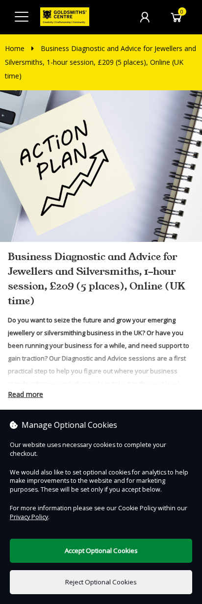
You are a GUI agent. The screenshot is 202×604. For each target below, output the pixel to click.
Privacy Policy (29, 517)
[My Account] (144, 17)
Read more (25, 394)
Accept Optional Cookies (101, 550)
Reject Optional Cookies (101, 582)
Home (15, 48)
